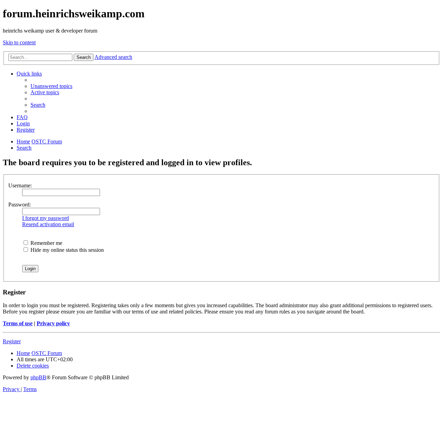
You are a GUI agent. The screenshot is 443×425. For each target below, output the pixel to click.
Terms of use (18, 323)
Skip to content (19, 42)
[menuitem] (51, 86)
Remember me (45, 243)
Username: (20, 185)
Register (12, 341)
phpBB (38, 377)
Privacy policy (53, 323)
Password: (19, 204)
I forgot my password (45, 218)
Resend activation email (48, 224)
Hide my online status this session (66, 250)
